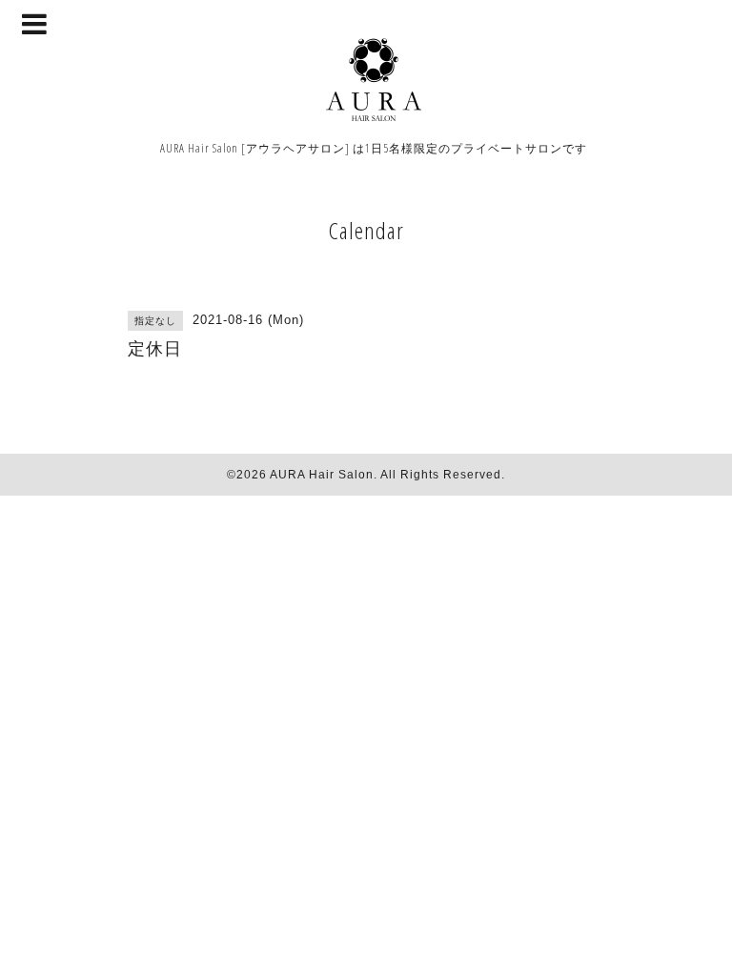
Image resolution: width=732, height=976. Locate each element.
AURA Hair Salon (322, 474)
